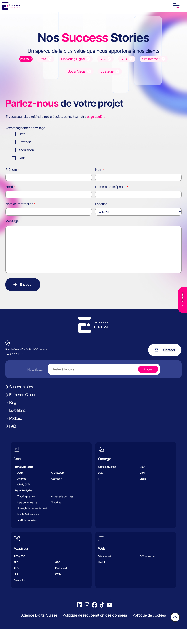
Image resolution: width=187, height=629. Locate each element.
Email (9, 187)
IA (99, 478)
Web (22, 158)
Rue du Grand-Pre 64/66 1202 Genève (26, 349)
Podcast (15, 418)
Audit (20, 472)
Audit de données (27, 520)
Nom (98, 169)
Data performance (27, 502)
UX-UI (101, 562)
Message (12, 221)
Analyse (21, 478)
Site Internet (104, 556)
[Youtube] (109, 605)
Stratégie (25, 142)
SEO (16, 562)
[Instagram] (87, 605)
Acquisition (26, 150)
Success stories (21, 386)
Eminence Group (22, 394)
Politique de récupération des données (95, 615)
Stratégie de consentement (32, 508)
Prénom (11, 169)
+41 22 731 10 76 (14, 354)
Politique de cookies (149, 615)
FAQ (12, 426)
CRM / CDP (23, 484)
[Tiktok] (102, 605)
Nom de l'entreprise (19, 204)
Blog (12, 402)
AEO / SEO (19, 556)
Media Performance (28, 514)
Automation (20, 580)
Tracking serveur (26, 496)
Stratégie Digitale (107, 466)
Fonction (101, 204)
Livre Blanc (17, 410)
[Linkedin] (79, 605)
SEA (16, 574)
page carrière (96, 117)
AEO (16, 568)
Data (22, 134)
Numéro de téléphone (110, 187)
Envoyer (26, 284)
